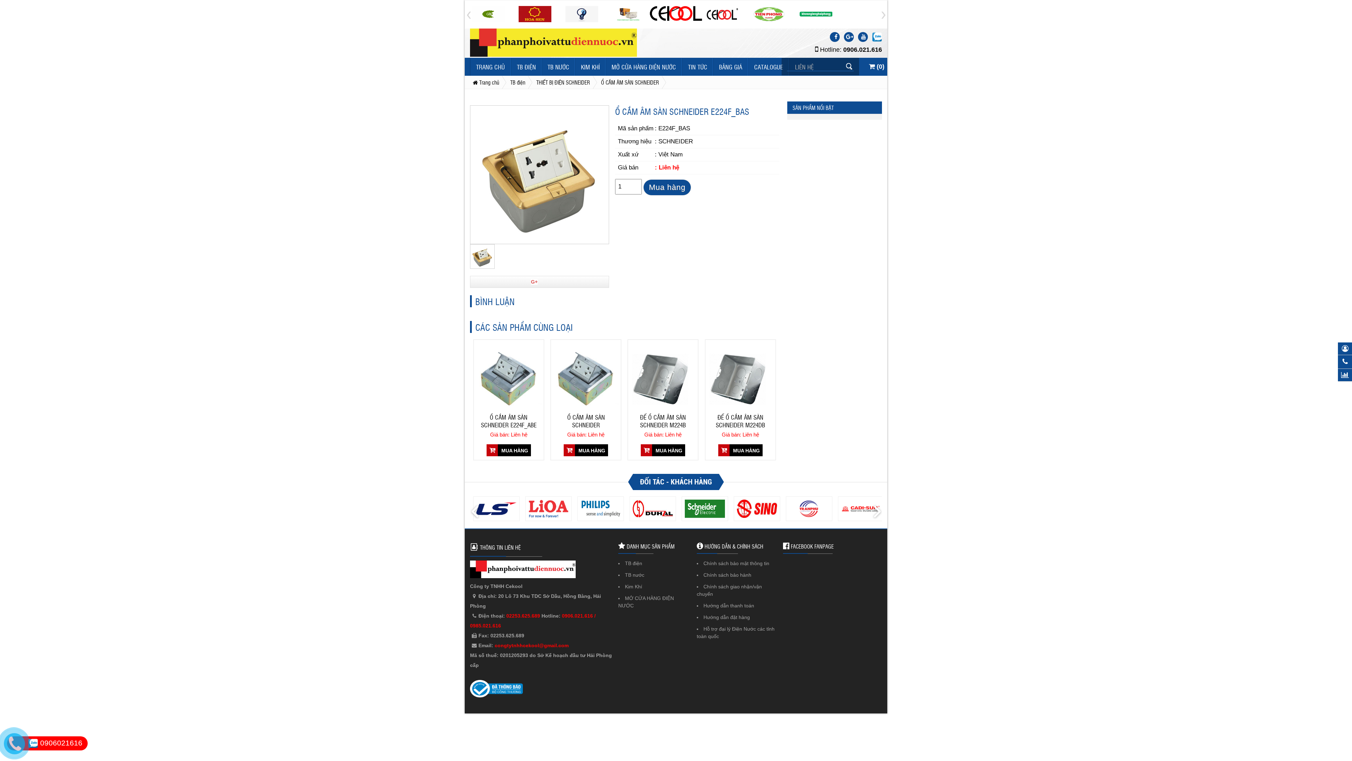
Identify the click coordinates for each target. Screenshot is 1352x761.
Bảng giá (730, 67)
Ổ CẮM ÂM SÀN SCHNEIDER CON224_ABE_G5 (585, 421)
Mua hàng (667, 187)
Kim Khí (590, 67)
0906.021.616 (862, 49)
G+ (534, 282)
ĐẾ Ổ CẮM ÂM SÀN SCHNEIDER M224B (663, 421)
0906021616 (60, 743)
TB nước (558, 67)
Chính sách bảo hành (727, 575)
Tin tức (697, 67)
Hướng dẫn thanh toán (728, 605)
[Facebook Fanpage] (835, 37)
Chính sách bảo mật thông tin (736, 563)
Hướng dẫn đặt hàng (726, 617)
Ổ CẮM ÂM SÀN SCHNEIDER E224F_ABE (509, 421)
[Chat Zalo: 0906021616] (877, 37)
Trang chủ (490, 67)
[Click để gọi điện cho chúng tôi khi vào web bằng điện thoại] (14, 743)
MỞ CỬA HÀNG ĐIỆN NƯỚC (644, 67)
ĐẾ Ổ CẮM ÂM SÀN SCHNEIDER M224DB (740, 421)
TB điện (526, 67)
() (879, 66)
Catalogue (768, 67)
